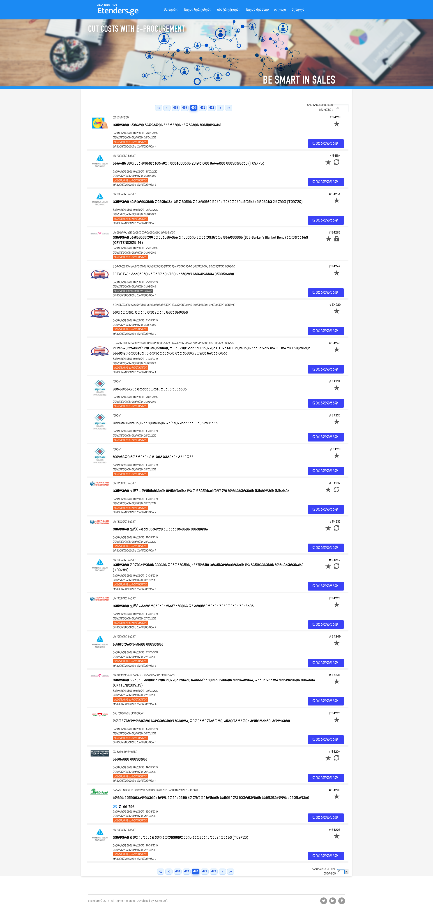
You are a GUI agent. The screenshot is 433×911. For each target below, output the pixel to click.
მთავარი (171, 9)
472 (211, 107)
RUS (114, 4)
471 (202, 107)
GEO (100, 4)
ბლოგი (280, 9)
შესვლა (298, 9)
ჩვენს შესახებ (257, 9)
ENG (107, 4)
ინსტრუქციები (228, 9)
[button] (346, 871)
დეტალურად (325, 143)
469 (184, 107)
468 (175, 107)
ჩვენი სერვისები (197, 9)
